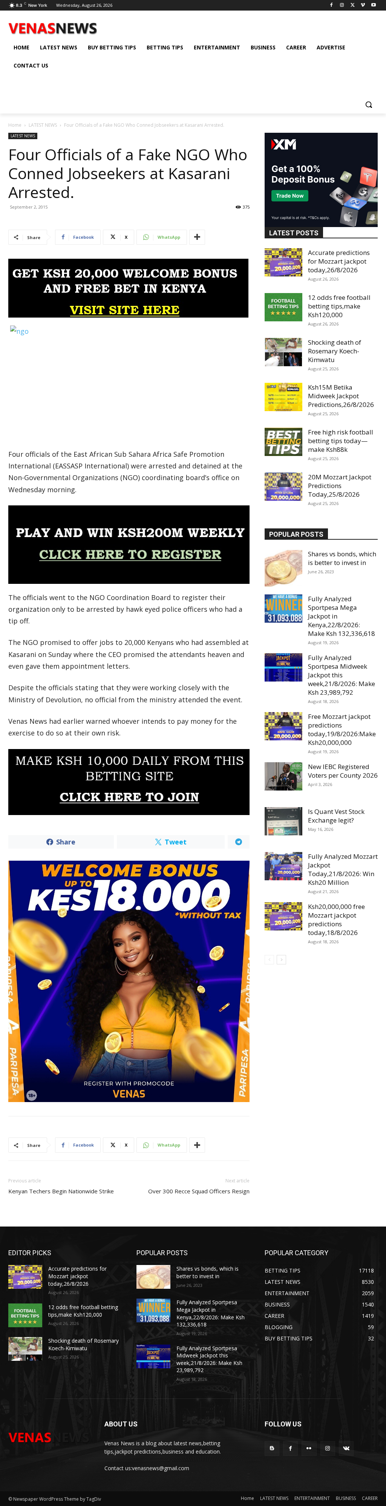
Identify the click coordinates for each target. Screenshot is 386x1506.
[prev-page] (269, 959)
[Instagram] (342, 5)
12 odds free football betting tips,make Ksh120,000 (339, 306)
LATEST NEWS (43, 125)
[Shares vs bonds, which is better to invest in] (283, 568)
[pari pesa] (129, 981)
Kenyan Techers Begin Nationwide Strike (61, 1191)
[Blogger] (272, 1448)
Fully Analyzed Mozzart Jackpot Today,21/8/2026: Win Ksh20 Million (343, 869)
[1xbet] (129, 288)
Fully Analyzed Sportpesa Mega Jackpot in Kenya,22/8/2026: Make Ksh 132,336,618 (210, 1313)
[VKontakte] (346, 1448)
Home (14, 125)
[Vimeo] (362, 5)
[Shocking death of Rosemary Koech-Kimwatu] (283, 352)
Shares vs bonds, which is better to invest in (342, 558)
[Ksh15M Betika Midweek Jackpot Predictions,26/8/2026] (283, 397)
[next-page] (281, 959)
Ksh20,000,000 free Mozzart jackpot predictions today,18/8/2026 (336, 919)
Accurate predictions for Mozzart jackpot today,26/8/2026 (339, 261)
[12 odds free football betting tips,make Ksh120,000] (283, 307)
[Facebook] (331, 5)
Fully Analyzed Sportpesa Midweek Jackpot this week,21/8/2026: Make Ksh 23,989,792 (341, 675)
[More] (197, 237)
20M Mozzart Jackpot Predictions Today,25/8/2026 (339, 486)
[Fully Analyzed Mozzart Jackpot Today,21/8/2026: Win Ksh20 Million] (283, 866)
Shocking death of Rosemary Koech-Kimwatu (334, 351)
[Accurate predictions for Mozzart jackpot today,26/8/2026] (283, 262)
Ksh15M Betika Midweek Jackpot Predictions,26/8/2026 (341, 396)
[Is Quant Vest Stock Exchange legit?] (283, 821)
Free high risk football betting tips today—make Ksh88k (340, 441)
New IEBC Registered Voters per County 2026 (343, 771)
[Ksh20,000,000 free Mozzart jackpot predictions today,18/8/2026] (283, 916)
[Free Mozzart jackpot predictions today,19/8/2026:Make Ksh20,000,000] (283, 726)
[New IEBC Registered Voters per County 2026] (283, 776)
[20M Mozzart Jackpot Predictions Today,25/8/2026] (283, 487)
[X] (352, 5)
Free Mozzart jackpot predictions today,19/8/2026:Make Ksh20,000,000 (342, 729)
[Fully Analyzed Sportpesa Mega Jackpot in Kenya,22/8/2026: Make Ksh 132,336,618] (283, 608)
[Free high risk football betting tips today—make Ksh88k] (283, 442)
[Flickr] (309, 1448)
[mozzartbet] (129, 544)
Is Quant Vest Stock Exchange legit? (336, 815)
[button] (369, 104)
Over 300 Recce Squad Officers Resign (199, 1191)
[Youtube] (373, 5)
